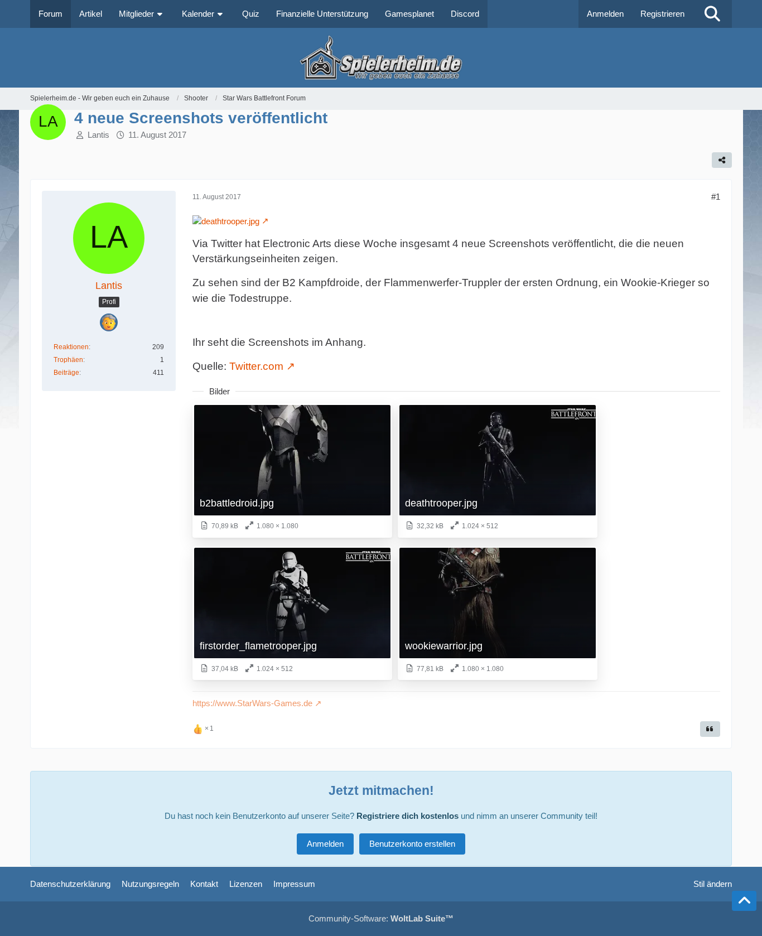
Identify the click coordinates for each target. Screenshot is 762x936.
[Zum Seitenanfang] (744, 901)
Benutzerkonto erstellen (412, 843)
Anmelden (605, 13)
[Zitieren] (710, 729)
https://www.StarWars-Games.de (252, 703)
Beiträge (66, 373)
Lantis (98, 134)
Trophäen (68, 360)
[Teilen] (722, 160)
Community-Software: (381, 918)
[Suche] (712, 14)
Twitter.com (256, 366)
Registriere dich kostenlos (407, 816)
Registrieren (662, 13)
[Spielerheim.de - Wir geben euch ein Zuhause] (381, 58)
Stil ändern (712, 884)
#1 (715, 196)
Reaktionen (71, 347)
